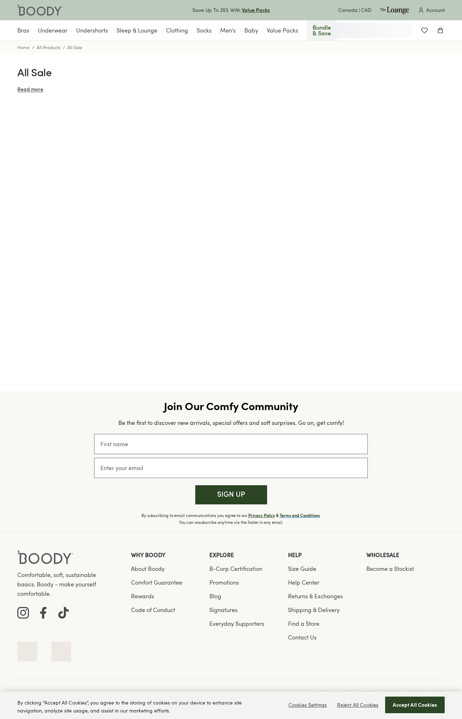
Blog (215, 596)
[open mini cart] (440, 30)
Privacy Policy (261, 515)
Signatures (223, 610)
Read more (30, 89)
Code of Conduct (153, 610)
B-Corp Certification (235, 569)
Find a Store (303, 624)
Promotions (224, 582)
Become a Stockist (390, 569)
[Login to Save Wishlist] (424, 30)
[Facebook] (43, 613)
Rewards (142, 596)
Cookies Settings (307, 704)
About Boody (148, 569)
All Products (48, 47)
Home (23, 47)
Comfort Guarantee (156, 582)
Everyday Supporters (236, 624)
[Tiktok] (63, 613)
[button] (231, 494)
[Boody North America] (40, 10)
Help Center (303, 582)
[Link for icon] (27, 652)
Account (435, 10)
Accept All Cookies (415, 705)
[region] (231, 705)
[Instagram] (23, 613)
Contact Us (302, 637)
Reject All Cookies (358, 704)
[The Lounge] (394, 10)
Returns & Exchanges (315, 596)
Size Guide (302, 569)
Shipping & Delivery (314, 610)
